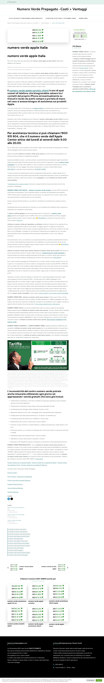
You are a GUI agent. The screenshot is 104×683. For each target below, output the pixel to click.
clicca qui (19, 220)
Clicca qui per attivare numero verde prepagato (26, 18)
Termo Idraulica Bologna (15, 488)
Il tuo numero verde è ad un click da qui (47, 304)
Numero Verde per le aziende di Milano (44, 463)
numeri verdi (84, 68)
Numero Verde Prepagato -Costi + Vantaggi (52, 9)
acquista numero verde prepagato (53, 253)
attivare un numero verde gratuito (18, 531)
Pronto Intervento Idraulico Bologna (18, 480)
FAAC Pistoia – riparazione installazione (19, 477)
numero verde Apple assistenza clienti (19, 536)
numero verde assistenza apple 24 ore (16, 602)
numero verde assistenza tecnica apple (19, 546)
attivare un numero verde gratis (17, 529)
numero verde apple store (56, 625)
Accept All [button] (99, 680)
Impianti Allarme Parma (14, 484)
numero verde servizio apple (14, 520)
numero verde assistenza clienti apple (19, 543)
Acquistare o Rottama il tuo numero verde (61, 18)
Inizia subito (39, 459)
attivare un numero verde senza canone (19, 534)
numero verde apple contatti (35, 602)
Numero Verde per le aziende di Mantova (34, 465)
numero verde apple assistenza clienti (35, 625)
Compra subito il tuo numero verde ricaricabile (53, 293)
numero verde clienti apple (16, 548)
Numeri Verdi (83, 18)
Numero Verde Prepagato (16, 550)
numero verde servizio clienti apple (15, 514)
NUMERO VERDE (40, 169)
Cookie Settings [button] (90, 680)
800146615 (11, 169)
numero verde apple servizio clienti (29, 90)
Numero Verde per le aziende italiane (19, 463)
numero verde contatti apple (15, 625)
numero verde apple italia (16, 538)
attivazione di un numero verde (18, 184)
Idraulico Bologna (12, 492)
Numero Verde (12, 473)
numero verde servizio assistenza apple (19, 552)
